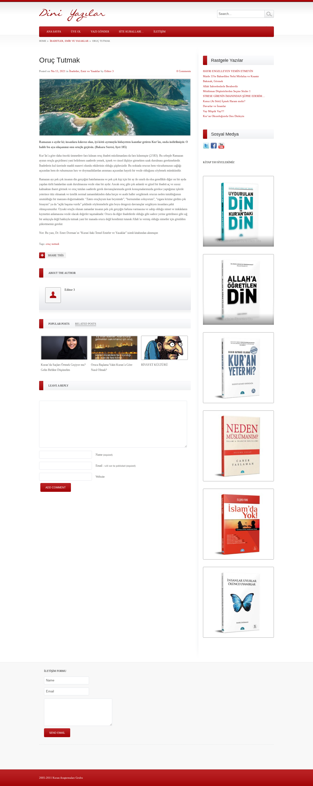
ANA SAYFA (53, 31)
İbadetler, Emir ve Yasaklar (69, 41)
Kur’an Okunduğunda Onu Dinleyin (223, 116)
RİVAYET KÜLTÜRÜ (154, 364)
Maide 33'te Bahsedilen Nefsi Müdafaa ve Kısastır (231, 76)
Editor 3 (109, 71)
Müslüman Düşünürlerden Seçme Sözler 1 (227, 91)
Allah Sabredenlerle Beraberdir (220, 86)
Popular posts (58, 323)
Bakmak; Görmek (213, 81)
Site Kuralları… (131, 31)
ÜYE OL (76, 31)
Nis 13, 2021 (58, 71)
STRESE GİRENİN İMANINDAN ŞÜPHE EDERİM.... (234, 96)
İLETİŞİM (160, 31)
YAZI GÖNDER (100, 31)
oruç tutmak (52, 243)
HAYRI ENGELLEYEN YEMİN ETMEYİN (228, 71)
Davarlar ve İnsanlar (214, 106)
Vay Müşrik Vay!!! (213, 111)
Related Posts (85, 323)
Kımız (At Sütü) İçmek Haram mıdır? (224, 101)
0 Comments (184, 71)
